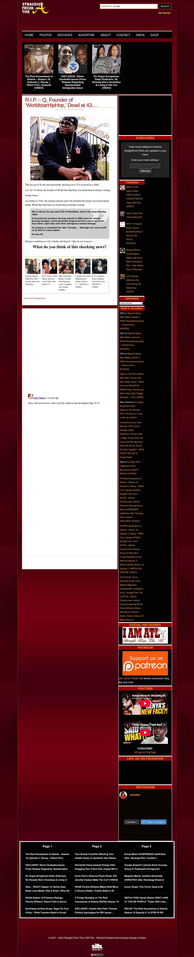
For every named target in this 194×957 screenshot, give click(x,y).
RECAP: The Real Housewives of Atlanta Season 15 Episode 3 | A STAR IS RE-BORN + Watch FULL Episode (145, 912)
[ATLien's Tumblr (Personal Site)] (145, 642)
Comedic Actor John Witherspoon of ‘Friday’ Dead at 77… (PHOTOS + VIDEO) (82, 281)
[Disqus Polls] (69, 348)
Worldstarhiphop (39, 298)
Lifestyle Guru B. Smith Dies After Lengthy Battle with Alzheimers (32, 280)
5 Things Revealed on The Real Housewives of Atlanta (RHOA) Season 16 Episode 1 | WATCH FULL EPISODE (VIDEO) (97, 903)
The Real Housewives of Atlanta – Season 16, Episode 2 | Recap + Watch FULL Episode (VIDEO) (39, 82)
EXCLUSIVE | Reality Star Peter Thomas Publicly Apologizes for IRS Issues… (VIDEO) (96, 912)
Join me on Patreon (129, 678)
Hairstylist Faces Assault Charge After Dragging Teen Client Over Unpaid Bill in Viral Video (96, 868)
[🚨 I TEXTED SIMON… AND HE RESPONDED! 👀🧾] (152, 813)
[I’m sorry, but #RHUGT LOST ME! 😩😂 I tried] (138, 805)
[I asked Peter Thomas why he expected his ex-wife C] (165, 805)
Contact (123, 35)
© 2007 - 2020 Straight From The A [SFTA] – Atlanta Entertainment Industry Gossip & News (97, 937)
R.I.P (31, 298)
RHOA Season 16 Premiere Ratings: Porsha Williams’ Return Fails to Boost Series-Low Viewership (45, 901)
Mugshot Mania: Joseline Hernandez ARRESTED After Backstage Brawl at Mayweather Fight (144, 879)
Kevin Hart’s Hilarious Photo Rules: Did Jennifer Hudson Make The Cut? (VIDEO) (96, 877)
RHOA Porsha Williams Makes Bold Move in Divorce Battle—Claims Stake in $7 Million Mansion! (132, 612)
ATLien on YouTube (145, 752)
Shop (155, 35)
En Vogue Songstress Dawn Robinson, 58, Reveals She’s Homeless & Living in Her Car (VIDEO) (106, 82)
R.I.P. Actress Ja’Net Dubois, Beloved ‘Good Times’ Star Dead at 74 (49, 280)
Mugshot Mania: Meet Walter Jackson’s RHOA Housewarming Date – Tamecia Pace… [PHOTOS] (132, 321)
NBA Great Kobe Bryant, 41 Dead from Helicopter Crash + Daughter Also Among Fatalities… (65, 283)
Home (29, 35)
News (27, 298)
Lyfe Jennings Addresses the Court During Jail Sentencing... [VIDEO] (133, 284)
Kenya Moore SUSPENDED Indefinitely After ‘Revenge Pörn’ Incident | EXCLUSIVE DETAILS (131, 513)
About (106, 35)
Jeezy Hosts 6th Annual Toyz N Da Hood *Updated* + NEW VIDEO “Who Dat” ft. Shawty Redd (132, 449)
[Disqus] (70, 430)
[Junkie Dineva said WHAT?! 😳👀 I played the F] (138, 813)
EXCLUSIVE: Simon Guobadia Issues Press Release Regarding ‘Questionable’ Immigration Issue (72, 82)
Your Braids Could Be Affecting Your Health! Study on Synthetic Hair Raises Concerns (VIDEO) (95, 858)
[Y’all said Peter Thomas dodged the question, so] (152, 805)
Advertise (86, 35)
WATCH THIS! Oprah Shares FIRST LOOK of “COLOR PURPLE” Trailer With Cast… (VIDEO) (146, 901)
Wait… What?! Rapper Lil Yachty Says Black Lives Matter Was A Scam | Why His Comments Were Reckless (47, 890)
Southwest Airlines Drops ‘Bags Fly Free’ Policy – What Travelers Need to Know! (47, 910)
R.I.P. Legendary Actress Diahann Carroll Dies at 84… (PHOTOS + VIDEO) (99, 281)
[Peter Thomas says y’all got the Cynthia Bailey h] (125, 813)
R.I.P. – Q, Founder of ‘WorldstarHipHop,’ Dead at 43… (61, 102)
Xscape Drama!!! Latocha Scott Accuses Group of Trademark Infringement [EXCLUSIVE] (145, 868)
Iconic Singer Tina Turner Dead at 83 (143, 886)
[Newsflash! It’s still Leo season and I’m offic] (125, 805)
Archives (64, 35)
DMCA (140, 35)
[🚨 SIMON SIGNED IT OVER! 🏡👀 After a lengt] (165, 813)
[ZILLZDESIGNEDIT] (97, 949)
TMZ (40, 200)
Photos (46, 35)
